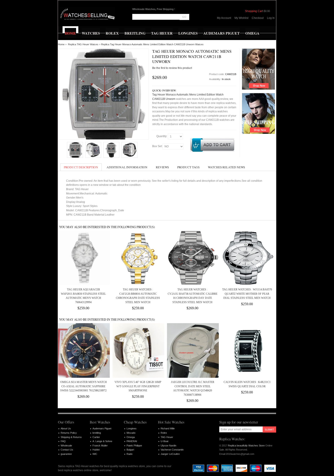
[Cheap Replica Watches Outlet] (87, 13)
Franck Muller (100, 445)
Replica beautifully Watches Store (246, 445)
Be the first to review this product (172, 68)
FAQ (63, 441)
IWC (94, 454)
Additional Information (127, 167)
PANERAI (132, 441)
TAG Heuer (167, 437)
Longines (132, 428)
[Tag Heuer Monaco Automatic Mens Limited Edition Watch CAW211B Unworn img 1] (93, 150)
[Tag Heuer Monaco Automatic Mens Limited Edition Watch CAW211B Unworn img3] (129, 150)
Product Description (81, 167)
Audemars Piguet (101, 428)
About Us (66, 428)
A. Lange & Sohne (102, 441)
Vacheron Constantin (172, 449)
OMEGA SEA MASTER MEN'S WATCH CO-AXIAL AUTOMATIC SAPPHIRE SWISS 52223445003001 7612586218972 (83, 386)
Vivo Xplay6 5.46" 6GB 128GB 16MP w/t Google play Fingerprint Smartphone (138, 386)
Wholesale (66, 445)
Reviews (162, 167)
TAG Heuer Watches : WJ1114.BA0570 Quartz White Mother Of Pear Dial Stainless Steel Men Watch (247, 294)
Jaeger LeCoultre (170, 454)
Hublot (96, 449)
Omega (131, 437)
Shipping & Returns (71, 437)
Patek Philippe (134, 445)
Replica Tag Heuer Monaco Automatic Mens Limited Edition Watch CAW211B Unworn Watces (152, 44)
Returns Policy (69, 432)
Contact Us (67, 449)
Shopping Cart (254, 11)
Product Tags (188, 167)
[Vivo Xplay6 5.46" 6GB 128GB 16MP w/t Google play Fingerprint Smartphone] (137, 350)
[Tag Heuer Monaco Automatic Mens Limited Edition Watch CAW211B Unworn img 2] (111, 150)
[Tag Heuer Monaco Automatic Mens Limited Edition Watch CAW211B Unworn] (75, 150)
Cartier (96, 437)
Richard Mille (168, 428)
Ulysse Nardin (168, 445)
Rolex (164, 432)
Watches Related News (226, 167)
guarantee (66, 454)
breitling (96, 432)
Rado (129, 454)
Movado (131, 432)
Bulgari (130, 449)
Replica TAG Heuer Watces (83, 44)
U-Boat (164, 441)
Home (61, 44)
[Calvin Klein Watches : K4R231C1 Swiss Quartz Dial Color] (247, 350)
